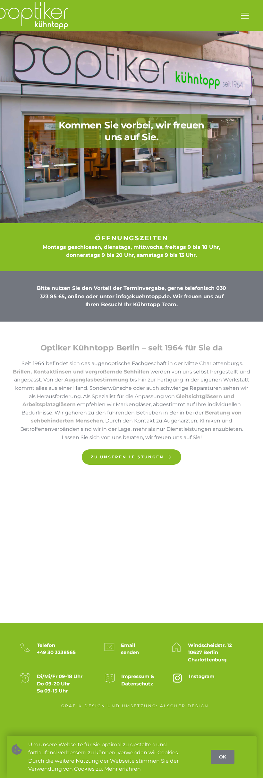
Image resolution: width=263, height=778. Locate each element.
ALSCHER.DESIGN (184, 705)
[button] (245, 16)
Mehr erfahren (122, 769)
